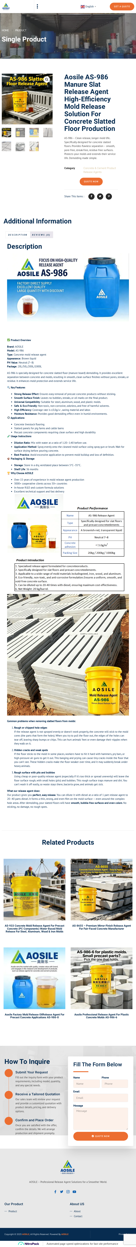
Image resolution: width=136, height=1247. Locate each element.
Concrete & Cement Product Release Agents (99, 170)
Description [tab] (17, 234)
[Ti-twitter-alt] (61, 1191)
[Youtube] (74, 1191)
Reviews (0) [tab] (41, 234)
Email (76, 1091)
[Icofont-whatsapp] (80, 1191)
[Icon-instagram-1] (68, 1191)
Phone (105, 1077)
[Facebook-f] (55, 1191)
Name (76, 1077)
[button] (37, 6)
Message (78, 1105)
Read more (34, 939)
